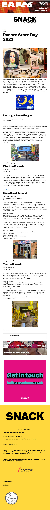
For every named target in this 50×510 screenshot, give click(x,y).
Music (5, 29)
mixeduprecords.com (9, 190)
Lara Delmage (11, 44)
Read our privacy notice (10, 444)
